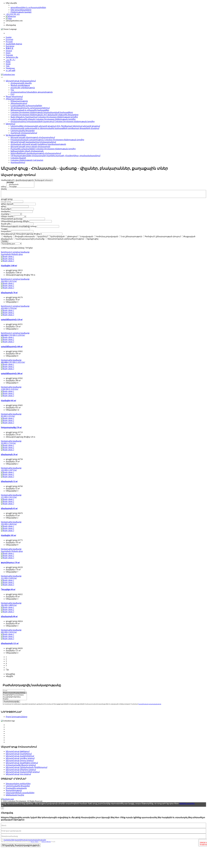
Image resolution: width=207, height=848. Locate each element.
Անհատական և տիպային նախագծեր (30, 110)
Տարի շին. (6, 224)
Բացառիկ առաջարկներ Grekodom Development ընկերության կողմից (43, 149)
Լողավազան (86, 236)
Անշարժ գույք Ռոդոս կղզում (20, 760)
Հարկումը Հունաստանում (24, 133)
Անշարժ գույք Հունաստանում (21, 81)
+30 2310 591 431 (13, 14)
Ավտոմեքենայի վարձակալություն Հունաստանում (36, 153)
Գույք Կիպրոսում (14, 96)
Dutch (8, 53)
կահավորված (57, 236)
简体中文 (9, 48)
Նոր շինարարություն (131, 236)
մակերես (5, 211)
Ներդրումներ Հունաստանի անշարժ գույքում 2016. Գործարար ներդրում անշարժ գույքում (55, 126)
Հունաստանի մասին (21, 83)
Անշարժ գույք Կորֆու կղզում (20, 758)
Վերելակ (7, 236)
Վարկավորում (18, 162)
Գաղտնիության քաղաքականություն (149, 704)
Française (9, 55)
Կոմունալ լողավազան (107, 236)
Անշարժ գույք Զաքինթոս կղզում (22, 763)
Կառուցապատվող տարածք (30, 239)
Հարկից (5, 214)
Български (10, 46)
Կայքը (4, 229)
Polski (8, 62)
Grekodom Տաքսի (18, 158)
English (9, 37)
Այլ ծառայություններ (16, 135)
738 (7, 670)
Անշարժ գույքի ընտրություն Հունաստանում (33, 137)
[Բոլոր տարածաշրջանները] (15, 693)
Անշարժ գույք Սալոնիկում (19, 754)
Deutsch (9, 51)
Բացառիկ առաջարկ (16, 788)
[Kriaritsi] (15, 699)
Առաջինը (10, 674)
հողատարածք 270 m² (11, 427)
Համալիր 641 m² (8, 400)
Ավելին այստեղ (187, 803)
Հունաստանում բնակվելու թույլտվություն (32, 92)
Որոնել (4, 241)
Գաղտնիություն (14, 790)
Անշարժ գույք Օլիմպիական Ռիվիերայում (26, 767)
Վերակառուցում (19, 103)
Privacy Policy (35, 841)
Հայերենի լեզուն (14, 44)
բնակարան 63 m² (9, 508)
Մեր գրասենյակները (21, 10)
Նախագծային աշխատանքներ (26, 106)
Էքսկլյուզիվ (92, 239)
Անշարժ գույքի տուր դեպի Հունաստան (30, 146)
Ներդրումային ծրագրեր (23, 131)
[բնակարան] (20, 185)
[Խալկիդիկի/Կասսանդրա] (15, 695)
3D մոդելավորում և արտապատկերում (30, 108)
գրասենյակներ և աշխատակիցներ (28, 7)
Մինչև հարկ (7, 216)
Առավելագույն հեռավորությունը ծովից (20, 234)
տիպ (3, 187)
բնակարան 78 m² (9, 293)
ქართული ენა (12, 57)
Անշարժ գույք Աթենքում (17, 751)
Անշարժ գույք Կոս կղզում (18, 774)
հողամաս (6, 231)
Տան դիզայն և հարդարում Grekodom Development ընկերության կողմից (44, 117)
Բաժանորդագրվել (11, 701)
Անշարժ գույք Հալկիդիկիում (20, 756)
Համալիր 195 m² (8, 535)
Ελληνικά (9, 39)
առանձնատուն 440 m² (12, 347)
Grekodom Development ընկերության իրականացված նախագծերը (42, 112)
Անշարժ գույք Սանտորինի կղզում (23, 772)
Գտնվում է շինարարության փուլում (163, 236)
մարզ (3, 189)
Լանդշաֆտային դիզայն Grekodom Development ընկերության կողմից (43, 119)
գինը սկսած (7, 204)
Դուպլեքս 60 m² (8, 589)
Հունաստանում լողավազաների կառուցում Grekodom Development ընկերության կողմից (53, 121)
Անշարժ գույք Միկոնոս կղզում (21, 770)
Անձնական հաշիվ (15, 795)
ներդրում (10, 124)
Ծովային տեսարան (25, 236)
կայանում (43, 236)
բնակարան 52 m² (9, 481)
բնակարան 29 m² (9, 454)
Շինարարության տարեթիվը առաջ (18, 226)
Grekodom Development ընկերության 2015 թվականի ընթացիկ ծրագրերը (44, 115)
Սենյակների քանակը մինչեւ (15, 221)
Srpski (8, 64)
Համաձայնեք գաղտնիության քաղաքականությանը (24, 840)
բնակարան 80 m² (9, 616)
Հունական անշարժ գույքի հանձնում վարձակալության (38, 144)
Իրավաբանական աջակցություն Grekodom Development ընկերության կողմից (47, 140)
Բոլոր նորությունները (16, 717)
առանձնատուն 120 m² (12, 319)
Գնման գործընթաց (20, 85)
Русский (9, 42)
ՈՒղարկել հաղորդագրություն (21, 845)
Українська (10, 68)
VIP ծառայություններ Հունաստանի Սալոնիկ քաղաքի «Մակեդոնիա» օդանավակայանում (55, 156)
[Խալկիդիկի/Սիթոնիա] (15, 697)
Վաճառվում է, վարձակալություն (17, 180)
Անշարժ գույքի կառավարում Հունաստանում (33, 142)
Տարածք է (6, 209)
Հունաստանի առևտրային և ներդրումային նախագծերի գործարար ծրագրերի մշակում (55, 128)
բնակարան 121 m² (10, 643)
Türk (7, 66)
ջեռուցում (72, 236)
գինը (3, 206)
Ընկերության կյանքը (21, 12)
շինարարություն (14, 99)
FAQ (12, 94)
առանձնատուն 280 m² (12, 373)
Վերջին (9, 676)
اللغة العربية (10, 70)
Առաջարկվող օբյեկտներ (18, 784)
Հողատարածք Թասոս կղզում (21, 765)
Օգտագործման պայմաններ (20, 793)
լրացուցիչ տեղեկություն (23, 88)
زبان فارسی (10, 60)
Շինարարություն (19, 101)
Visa (12, 90)
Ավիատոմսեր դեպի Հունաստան (27, 151)
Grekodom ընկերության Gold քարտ (27, 160)
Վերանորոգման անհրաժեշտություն (65, 239)
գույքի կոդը (7, 199)
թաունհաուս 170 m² (10, 562)
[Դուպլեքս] (20, 187)
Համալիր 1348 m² (9, 266)
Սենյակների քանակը (11, 219)
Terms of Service (46, 841)
